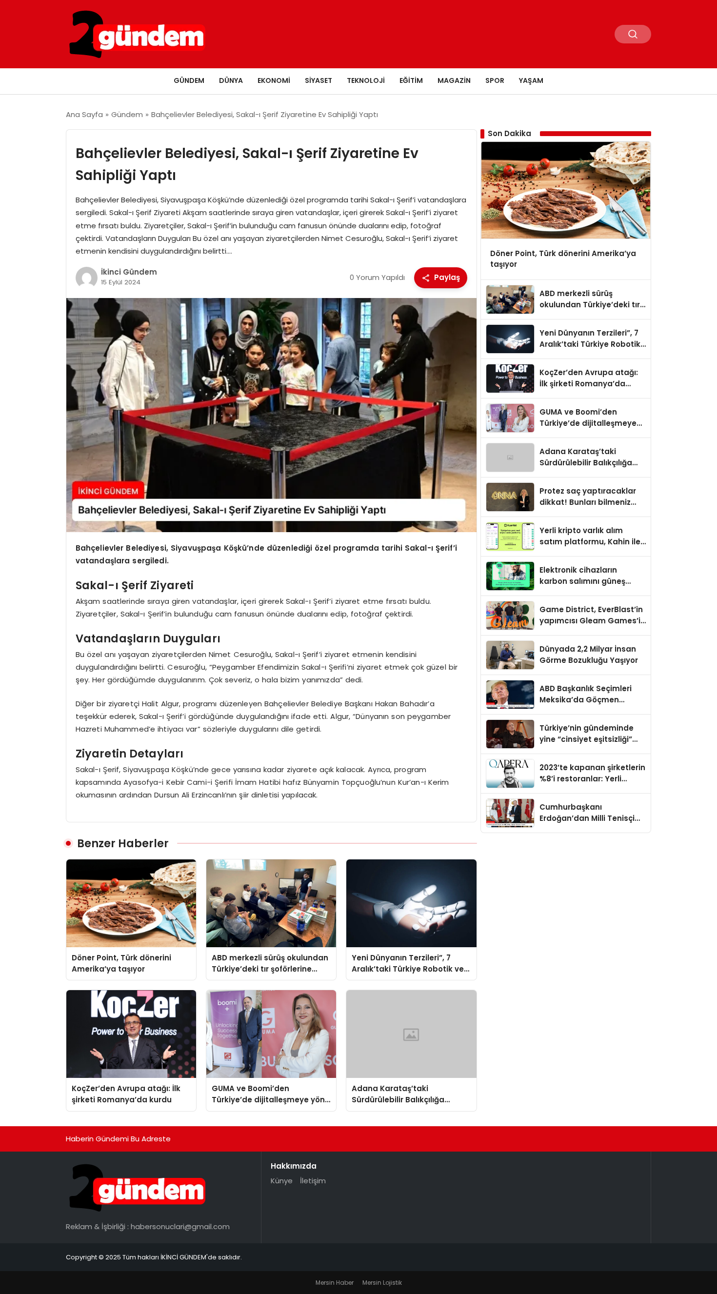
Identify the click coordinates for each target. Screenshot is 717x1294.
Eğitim (411, 80)
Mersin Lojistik (382, 1282)
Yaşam (531, 80)
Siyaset (318, 80)
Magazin (454, 80)
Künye (282, 1180)
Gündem (189, 80)
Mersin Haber (335, 1282)
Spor (494, 80)
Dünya (231, 80)
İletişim (313, 1180)
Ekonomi (274, 80)
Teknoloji (366, 80)
